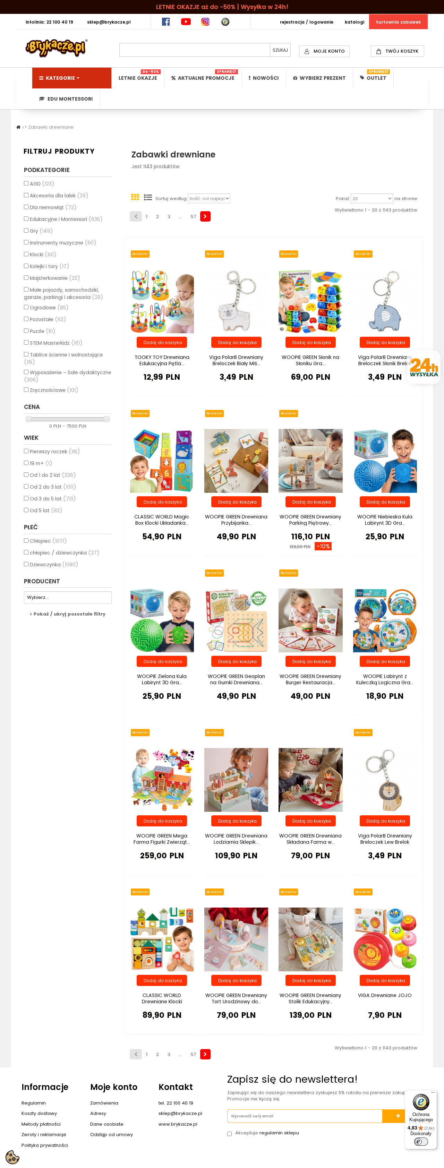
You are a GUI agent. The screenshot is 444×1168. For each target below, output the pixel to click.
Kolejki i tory (49, 266)
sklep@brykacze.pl (180, 1113)
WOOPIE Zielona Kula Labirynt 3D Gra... (162, 679)
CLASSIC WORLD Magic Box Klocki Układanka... (161, 520)
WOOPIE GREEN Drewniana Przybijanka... (236, 520)
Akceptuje (267, 1133)
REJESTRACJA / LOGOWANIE (306, 22)
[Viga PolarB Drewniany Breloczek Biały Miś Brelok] (236, 301)
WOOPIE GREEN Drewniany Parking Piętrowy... (310, 520)
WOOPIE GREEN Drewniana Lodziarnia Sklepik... (236, 839)
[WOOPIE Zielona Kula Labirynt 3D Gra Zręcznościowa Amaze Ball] (162, 620)
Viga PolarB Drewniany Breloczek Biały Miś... (236, 360)
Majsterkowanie (55, 278)
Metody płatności (41, 1124)
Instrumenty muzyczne (63, 242)
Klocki (43, 254)
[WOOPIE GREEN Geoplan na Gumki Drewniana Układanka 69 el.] (236, 620)
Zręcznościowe (54, 390)
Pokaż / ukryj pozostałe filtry (69, 614)
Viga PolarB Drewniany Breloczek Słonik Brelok (385, 360)
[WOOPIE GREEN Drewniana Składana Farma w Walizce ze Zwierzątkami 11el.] (310, 779)
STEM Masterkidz (56, 343)
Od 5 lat (46, 510)
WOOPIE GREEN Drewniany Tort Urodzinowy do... (236, 998)
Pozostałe (48, 319)
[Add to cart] (162, 342)
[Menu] (433, 1094)
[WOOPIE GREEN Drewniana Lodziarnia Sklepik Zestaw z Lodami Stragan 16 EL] (236, 779)
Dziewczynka (54, 564)
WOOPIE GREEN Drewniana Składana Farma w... (310, 839)
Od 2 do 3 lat (53, 486)
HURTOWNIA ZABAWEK (398, 22)
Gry (41, 230)
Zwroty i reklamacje (44, 1134)
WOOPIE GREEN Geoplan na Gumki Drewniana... (236, 679)
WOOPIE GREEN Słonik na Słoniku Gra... (310, 360)
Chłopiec (48, 541)
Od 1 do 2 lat (53, 475)
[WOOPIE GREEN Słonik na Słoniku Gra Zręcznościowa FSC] (310, 301)
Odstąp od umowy (111, 1134)
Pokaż (342, 199)
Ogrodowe (49, 307)
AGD (42, 183)
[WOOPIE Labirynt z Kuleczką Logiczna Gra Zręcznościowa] (385, 620)
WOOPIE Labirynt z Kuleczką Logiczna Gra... (384, 679)
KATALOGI (354, 22)
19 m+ (41, 463)
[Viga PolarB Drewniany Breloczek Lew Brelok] (385, 779)
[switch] (421, 1141)
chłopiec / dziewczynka (65, 552)
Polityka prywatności (45, 1145)
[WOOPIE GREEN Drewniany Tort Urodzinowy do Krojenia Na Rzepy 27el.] (236, 939)
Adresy (98, 1113)
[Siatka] (135, 199)
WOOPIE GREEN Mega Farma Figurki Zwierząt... (162, 839)
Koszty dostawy (39, 1113)
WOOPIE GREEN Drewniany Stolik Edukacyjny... (310, 998)
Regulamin (34, 1103)
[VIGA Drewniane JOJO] (385, 939)
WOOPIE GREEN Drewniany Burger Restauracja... (310, 679)
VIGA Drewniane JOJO (385, 995)
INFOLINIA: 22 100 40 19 (49, 22)
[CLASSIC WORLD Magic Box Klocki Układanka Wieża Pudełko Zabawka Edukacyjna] (162, 460)
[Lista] (148, 199)
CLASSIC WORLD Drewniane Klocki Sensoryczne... (162, 1001)
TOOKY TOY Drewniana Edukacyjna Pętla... (162, 360)
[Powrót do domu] (18, 127)
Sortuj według (171, 199)
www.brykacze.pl (178, 1124)
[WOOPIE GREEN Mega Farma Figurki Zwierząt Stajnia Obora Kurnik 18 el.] (162, 779)
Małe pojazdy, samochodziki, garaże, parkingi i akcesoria (63, 293)
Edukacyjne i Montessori (66, 219)
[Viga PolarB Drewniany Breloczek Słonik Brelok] (385, 301)
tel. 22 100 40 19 (176, 1103)
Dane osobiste (106, 1124)
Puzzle (43, 331)
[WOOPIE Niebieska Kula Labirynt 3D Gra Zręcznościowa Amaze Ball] (385, 460)
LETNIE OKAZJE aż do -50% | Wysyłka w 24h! (222, 7)
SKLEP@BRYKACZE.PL (109, 22)
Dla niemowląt (53, 207)
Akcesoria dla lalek (59, 195)
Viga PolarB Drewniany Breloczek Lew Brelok (385, 839)
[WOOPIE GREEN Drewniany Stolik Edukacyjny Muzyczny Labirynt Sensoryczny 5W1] (310, 939)
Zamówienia (104, 1103)
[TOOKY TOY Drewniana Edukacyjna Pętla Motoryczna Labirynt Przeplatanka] (162, 301)
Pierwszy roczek (55, 451)
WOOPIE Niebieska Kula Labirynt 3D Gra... (384, 520)
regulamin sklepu (279, 1133)
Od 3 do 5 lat (53, 498)
